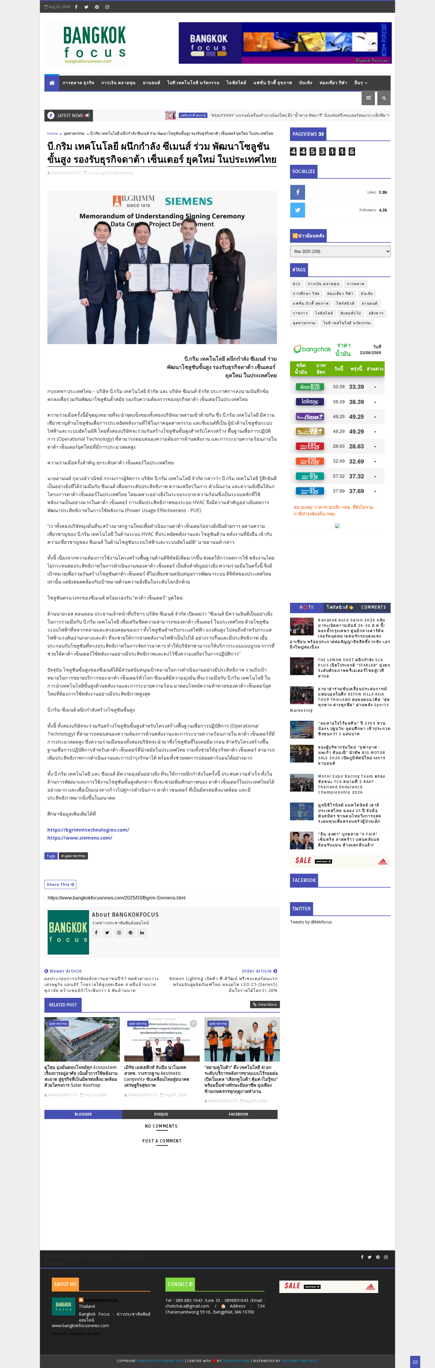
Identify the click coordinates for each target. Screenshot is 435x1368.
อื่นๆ (359, 82)
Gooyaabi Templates (299, 1361)
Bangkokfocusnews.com (160, 1361)
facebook (238, 1114)
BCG (297, 284)
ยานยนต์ (151, 82)
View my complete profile (76, 1333)
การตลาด (356, 284)
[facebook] (76, 6)
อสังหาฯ (376, 313)
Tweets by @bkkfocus (311, 922)
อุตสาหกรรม (74, 133)
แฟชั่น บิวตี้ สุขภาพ (273, 82)
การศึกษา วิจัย (306, 294)
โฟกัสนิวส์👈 (340, 607)
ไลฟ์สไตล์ (236, 82)
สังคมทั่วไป (351, 313)
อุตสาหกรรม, (123, 172)
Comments (373, 607)
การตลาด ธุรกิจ (78, 82)
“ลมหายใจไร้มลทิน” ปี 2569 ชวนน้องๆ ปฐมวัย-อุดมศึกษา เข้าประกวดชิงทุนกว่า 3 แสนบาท (354, 728)
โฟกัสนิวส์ (345, 303)
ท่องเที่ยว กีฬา (333, 82)
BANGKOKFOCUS (101, 1300)
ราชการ (300, 313)
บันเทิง (305, 82)
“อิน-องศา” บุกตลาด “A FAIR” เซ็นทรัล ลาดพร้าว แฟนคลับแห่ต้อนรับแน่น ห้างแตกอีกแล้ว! (349, 839)
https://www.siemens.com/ (79, 838)
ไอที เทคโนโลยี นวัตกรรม (193, 82)
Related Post (63, 1005)
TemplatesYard (236, 1361)
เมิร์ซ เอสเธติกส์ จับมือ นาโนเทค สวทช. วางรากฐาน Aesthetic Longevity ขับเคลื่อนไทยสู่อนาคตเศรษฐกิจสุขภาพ (156, 1076)
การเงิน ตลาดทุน (119, 82)
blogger (83, 1114)
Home (52, 133)
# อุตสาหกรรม (73, 856)
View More (267, 1004)
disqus (161, 1114)
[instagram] (107, 6)
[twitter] (86, 6)
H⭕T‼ (307, 607)
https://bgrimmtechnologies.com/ (88, 830)
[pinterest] (96, 6)
